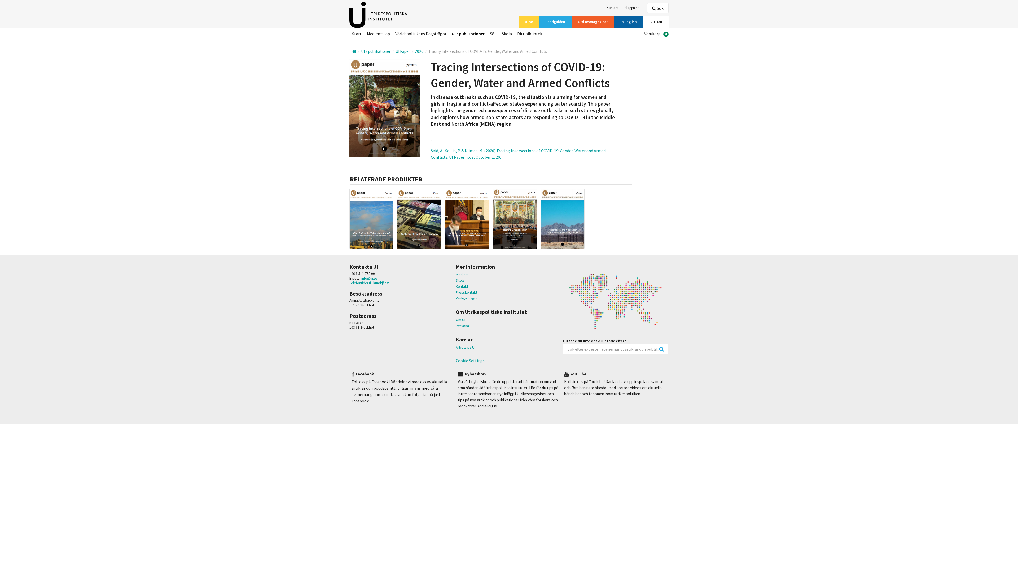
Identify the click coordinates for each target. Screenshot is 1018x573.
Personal (463, 325)
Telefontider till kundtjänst (369, 283)
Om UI (460, 319)
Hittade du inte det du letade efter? (594, 340)
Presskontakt (466, 292)
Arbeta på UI (465, 347)
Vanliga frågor (467, 298)
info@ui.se (369, 278)
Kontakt (462, 286)
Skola (460, 280)
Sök (660, 8)
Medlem (462, 274)
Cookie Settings (470, 360)
